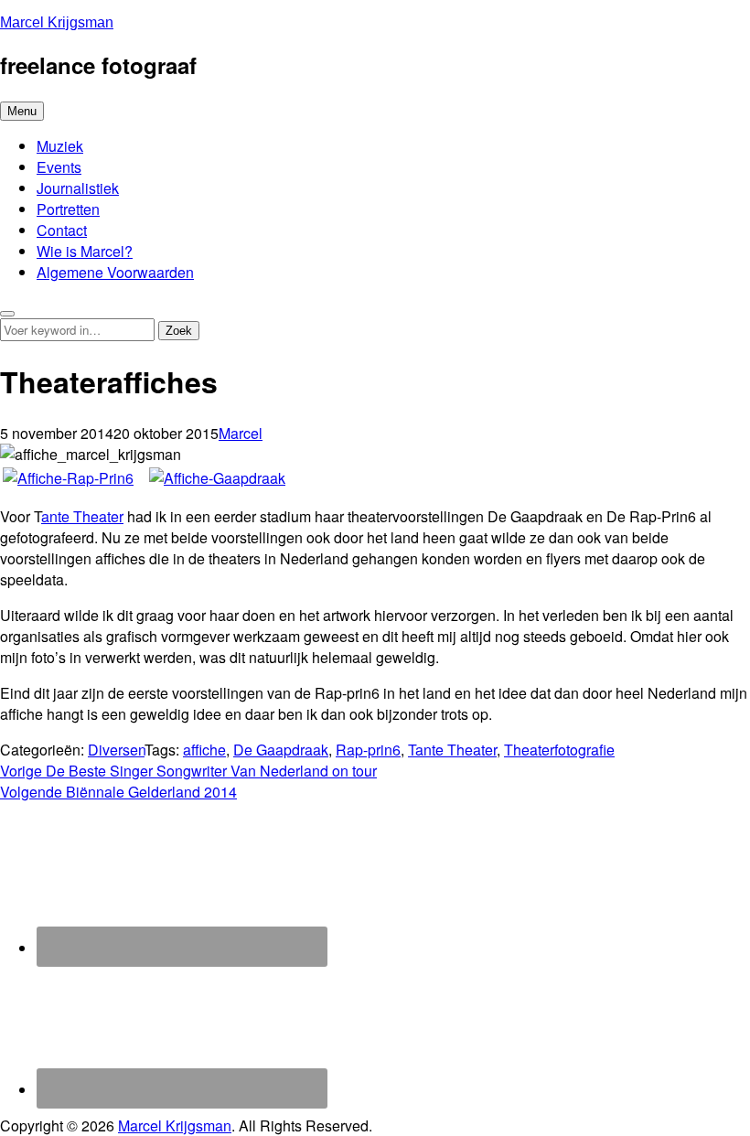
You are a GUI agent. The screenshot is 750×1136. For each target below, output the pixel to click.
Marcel (240, 433)
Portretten (68, 209)
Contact (62, 230)
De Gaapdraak (280, 749)
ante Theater (82, 516)
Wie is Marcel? (85, 251)
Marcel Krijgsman (56, 22)
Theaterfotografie (559, 749)
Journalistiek (78, 187)
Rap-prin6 (368, 749)
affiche (204, 749)
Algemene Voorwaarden (115, 272)
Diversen (116, 749)
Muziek (60, 145)
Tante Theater (452, 749)
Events (59, 166)
